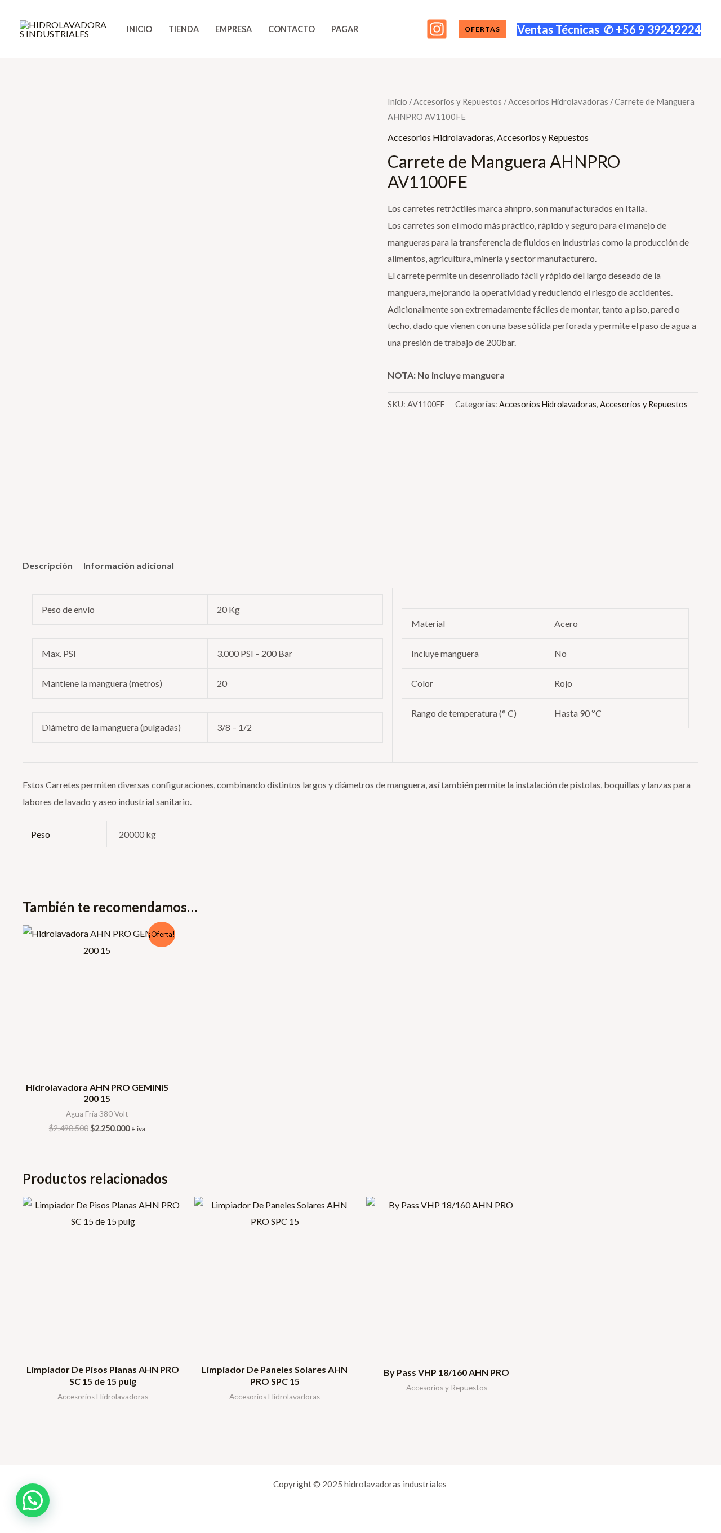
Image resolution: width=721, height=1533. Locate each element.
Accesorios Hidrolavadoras (558, 101)
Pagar (344, 29)
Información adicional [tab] (128, 565)
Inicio (139, 29)
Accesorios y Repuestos (457, 101)
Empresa (233, 29)
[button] (482, 29)
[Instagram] (437, 29)
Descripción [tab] (48, 565)
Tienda (183, 29)
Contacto (291, 29)
